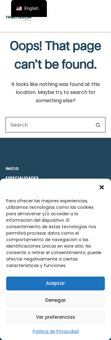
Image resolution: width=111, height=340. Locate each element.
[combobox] (48, 124)
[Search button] (97, 124)
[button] (102, 187)
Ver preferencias (55, 317)
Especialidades (22, 178)
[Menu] (102, 16)
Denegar (55, 300)
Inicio (12, 168)
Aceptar (55, 283)
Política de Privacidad (56, 331)
